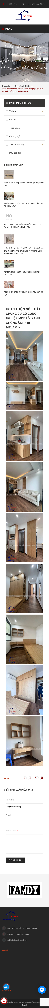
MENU (8, 28)
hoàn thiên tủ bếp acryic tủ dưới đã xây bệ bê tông (24, 184)
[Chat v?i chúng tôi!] (42, 990)
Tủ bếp (12, 111)
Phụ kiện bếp (15, 152)
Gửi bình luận (15, 860)
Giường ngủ (14, 136)
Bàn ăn (12, 119)
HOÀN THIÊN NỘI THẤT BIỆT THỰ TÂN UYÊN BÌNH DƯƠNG (24, 205)
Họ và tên (10, 800)
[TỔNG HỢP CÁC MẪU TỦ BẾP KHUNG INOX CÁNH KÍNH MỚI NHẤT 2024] (9, 217)
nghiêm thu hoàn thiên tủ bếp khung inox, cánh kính (22, 273)
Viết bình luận (12, 831)
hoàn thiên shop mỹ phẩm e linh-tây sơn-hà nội (23, 293)
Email (8, 815)
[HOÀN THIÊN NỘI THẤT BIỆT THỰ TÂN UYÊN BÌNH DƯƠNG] (9, 196)
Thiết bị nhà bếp (16, 144)
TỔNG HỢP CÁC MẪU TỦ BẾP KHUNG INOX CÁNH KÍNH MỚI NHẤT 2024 (24, 226)
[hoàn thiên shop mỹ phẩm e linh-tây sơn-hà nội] (9, 285)
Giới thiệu (13, 4)
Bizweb (24, 1005)
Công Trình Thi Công (24, 86)
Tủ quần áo (14, 127)
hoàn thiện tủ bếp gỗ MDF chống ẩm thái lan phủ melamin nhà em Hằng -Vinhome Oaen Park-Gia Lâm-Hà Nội (24, 251)
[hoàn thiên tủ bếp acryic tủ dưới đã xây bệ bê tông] (9, 174)
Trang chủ (6, 86)
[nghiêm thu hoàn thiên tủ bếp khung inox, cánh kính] (9, 264)
